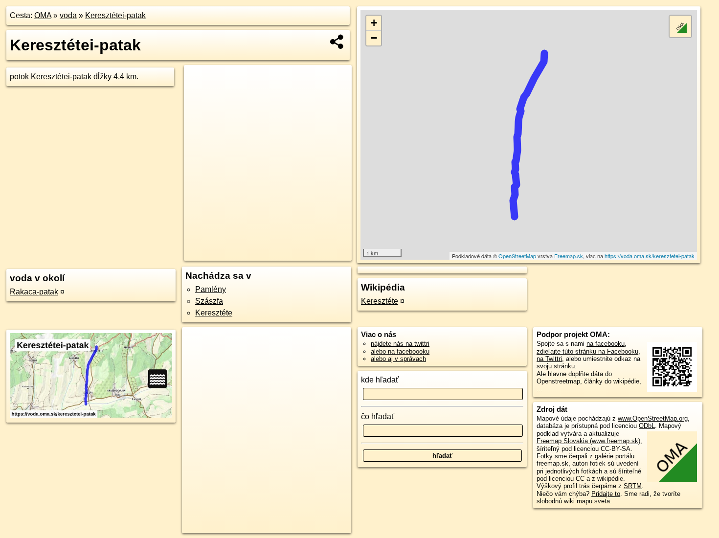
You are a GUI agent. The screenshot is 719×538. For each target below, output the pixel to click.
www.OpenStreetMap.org (653, 418)
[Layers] (680, 26)
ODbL (647, 425)
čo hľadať (377, 416)
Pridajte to (605, 493)
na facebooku (605, 343)
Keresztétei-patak (115, 15)
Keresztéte (213, 313)
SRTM (633, 486)
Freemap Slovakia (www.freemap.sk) (588, 441)
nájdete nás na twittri (400, 343)
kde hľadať (380, 380)
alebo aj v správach (398, 358)
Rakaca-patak (34, 292)
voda (68, 15)
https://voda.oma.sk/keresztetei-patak (650, 256)
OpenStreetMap (517, 256)
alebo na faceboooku (400, 351)
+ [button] (374, 23)
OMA (42, 15)
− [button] (374, 38)
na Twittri (549, 358)
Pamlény (210, 289)
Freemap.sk (568, 256)
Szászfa (209, 301)
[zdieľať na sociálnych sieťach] (337, 41)
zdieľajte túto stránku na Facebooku (587, 351)
